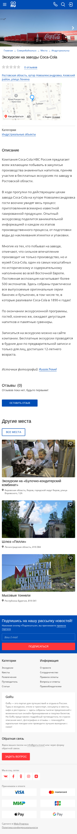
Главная (8, 50)
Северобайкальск (26, 50)
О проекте (45, 667)
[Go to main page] (13, 4)
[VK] (6, 776)
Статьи (6, 686)
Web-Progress (21, 823)
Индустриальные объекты (19, 134)
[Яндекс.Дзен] (36, 776)
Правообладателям (50, 686)
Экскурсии (7, 667)
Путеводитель (10, 681)
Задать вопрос (16, 756)
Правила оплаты (49, 677)
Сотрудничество (49, 672)
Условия (56, 117)
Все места (13, 432)
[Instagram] (29, 776)
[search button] (63, 4)
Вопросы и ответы (50, 681)
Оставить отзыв (20, 403)
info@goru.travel (36, 745)
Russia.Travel (48, 369)
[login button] (70, 4)
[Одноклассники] (21, 776)
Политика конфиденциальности (20, 827)
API (28, 116)
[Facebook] (13, 776)
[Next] (73, 28)
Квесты (6, 672)
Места (44, 50)
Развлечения (9, 677)
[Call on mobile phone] (55, 4)
